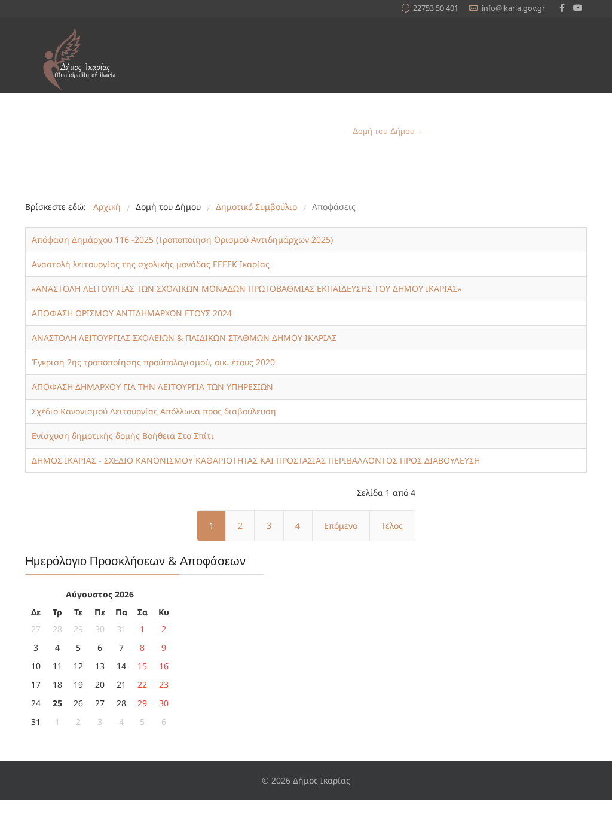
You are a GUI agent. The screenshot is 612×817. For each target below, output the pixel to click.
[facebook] (562, 7)
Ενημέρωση (232, 131)
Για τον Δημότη (304, 131)
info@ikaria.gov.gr (513, 8)
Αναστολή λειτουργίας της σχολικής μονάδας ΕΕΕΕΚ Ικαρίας (151, 264)
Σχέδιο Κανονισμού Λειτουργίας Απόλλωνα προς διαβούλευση (154, 411)
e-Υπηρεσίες (460, 131)
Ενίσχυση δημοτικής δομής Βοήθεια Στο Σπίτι (123, 435)
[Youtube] (578, 7)
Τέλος (392, 525)
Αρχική (188, 131)
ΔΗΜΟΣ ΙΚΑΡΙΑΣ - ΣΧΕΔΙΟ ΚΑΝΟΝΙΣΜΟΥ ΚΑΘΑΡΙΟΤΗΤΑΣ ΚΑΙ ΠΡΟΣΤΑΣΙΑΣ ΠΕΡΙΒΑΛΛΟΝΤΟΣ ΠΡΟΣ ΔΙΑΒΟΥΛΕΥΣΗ (256, 460)
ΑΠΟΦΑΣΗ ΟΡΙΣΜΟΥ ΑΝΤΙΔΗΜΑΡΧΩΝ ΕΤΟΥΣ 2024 (132, 313)
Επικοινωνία (559, 131)
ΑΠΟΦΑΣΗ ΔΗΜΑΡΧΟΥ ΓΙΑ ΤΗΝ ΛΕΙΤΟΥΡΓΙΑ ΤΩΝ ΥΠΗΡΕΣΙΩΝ (152, 386)
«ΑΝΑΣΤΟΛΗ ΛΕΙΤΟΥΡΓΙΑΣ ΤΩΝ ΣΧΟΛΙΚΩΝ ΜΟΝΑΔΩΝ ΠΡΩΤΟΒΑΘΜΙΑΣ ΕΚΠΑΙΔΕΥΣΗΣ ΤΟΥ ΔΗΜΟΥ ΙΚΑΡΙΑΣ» (246, 288)
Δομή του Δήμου (384, 131)
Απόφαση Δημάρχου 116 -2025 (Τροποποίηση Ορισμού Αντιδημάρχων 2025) (182, 239)
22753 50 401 (435, 8)
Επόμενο (340, 525)
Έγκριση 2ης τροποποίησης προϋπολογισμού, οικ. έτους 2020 (153, 362)
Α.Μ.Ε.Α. (510, 131)
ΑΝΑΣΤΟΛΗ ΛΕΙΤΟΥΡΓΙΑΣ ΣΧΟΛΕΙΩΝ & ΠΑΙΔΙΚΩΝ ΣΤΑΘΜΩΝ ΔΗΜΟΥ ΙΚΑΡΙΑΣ (184, 337)
